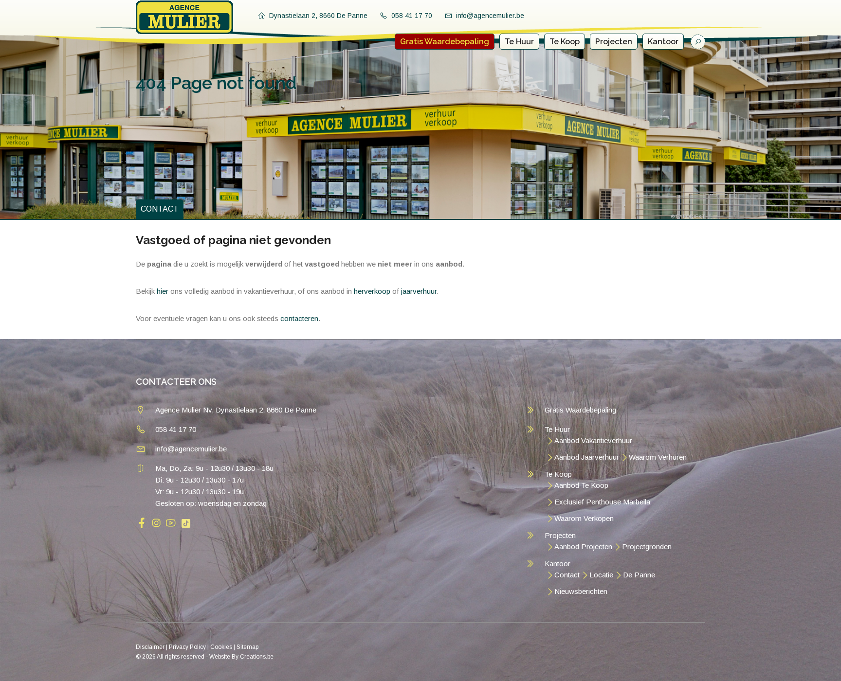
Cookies (221, 647)
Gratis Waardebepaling (444, 41)
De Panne (639, 575)
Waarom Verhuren (658, 457)
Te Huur (519, 41)
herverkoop (372, 291)
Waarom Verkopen (584, 518)
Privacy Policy (187, 647)
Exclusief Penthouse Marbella (602, 502)
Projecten (613, 41)
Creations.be (257, 656)
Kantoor (663, 41)
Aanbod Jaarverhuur (586, 457)
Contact (567, 575)
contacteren (299, 318)
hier (162, 291)
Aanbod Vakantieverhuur (593, 440)
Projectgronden (647, 546)
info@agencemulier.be (490, 15)
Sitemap (247, 647)
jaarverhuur (419, 291)
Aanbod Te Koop (581, 485)
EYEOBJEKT (690, 216)
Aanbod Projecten (583, 546)
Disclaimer (150, 647)
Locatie (601, 575)
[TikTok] (186, 523)
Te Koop (564, 41)
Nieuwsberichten (580, 591)
